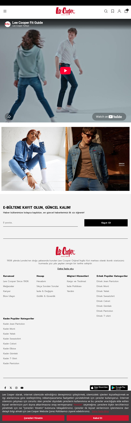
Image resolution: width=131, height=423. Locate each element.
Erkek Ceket (103, 301)
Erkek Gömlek (104, 306)
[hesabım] (119, 11)
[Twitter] (11, 388)
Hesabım (41, 281)
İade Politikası (74, 286)
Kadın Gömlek (10, 353)
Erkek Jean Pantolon (108, 281)
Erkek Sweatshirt (106, 296)
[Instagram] (16, 388)
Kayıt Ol (106, 222)
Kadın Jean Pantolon (14, 324)
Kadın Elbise (9, 348)
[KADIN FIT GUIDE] (33, 159)
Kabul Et (97, 417)
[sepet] (126, 11)
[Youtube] (22, 388)
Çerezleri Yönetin (33, 417)
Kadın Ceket (9, 343)
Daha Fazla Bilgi (100, 411)
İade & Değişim (45, 291)
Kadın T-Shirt (10, 358)
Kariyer (7, 291)
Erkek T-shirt (104, 316)
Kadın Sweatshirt (12, 338)
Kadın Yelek (9, 333)
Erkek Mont (103, 286)
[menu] (5, 11)
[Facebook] (5, 388)
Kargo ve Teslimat (76, 281)
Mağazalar (8, 286)
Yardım (70, 291)
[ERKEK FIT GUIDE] (98, 159)
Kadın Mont (9, 329)
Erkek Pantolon (105, 311)
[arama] (106, 11)
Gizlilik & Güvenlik (46, 296)
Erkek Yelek (103, 291)
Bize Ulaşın (9, 296)
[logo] (65, 11)
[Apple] (99, 387)
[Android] (119, 387)
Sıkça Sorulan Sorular (48, 286)
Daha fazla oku (66, 268)
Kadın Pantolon (11, 363)
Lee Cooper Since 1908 (16, 281)
